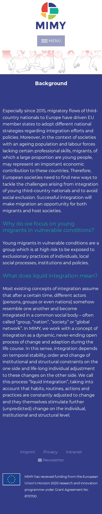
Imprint (27, 451)
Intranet (74, 451)
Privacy (50, 451)
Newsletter (53, 459)
